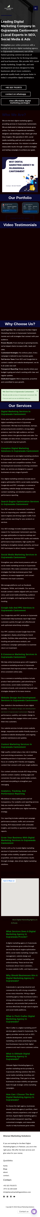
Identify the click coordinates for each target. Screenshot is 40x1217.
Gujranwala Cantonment (27, 874)
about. (5, 1172)
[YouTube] (14, 1196)
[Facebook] (4, 1196)
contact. (6, 1175)
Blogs (5, 1169)
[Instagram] (7, 1196)
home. (5, 1166)
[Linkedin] (11, 1196)
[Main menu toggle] (35, 8)
